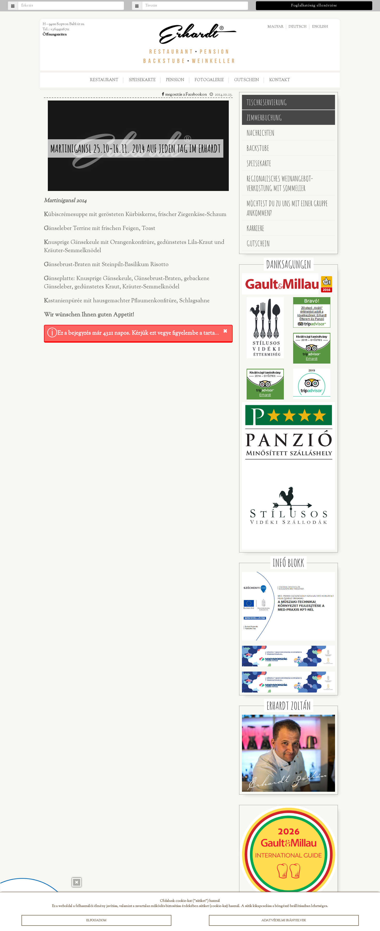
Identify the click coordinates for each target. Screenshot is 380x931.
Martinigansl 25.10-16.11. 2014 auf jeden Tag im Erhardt (135, 148)
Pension (175, 80)
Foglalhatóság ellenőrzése (314, 5)
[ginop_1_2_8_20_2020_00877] (288, 639)
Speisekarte (142, 80)
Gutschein (246, 80)
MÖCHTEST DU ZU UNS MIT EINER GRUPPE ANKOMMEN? (287, 208)
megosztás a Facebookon (186, 94)
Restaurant (104, 80)
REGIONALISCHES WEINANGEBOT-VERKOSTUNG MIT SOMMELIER (280, 183)
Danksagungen (288, 264)
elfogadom (96, 920)
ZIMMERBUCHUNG (264, 117)
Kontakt (279, 80)
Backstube (258, 148)
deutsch (298, 27)
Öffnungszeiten (55, 34)
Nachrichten (260, 132)
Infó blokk (288, 562)
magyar (275, 27)
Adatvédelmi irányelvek (284, 920)
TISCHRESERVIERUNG (267, 102)
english (320, 27)
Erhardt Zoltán (289, 705)
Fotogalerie (209, 80)
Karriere (255, 228)
